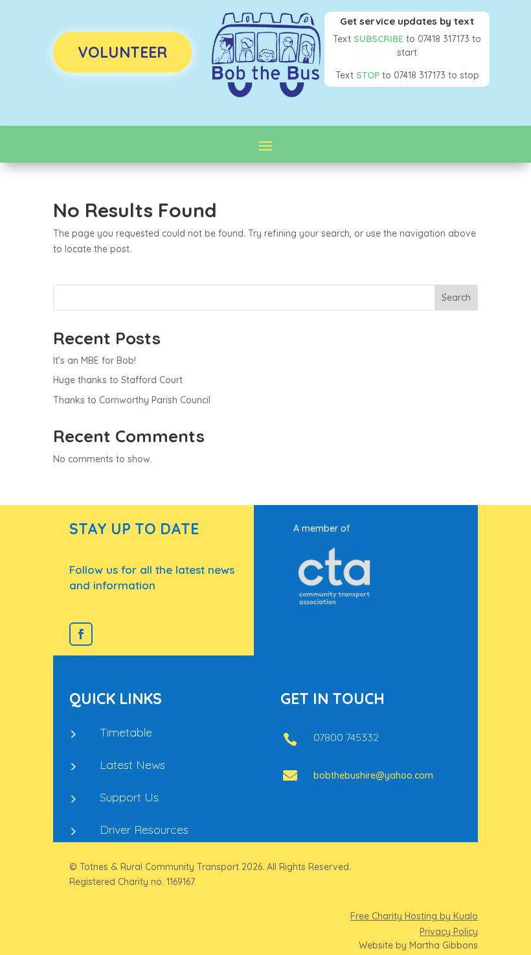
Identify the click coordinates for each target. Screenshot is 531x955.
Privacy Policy (449, 931)
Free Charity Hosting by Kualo (414, 916)
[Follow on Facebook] (81, 634)
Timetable (126, 732)
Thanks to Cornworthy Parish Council (131, 400)
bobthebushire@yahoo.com (373, 775)
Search (456, 297)
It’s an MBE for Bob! (94, 360)
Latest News (132, 764)
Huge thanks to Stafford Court (118, 380)
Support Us (129, 797)
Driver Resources (144, 829)
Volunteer (122, 52)
